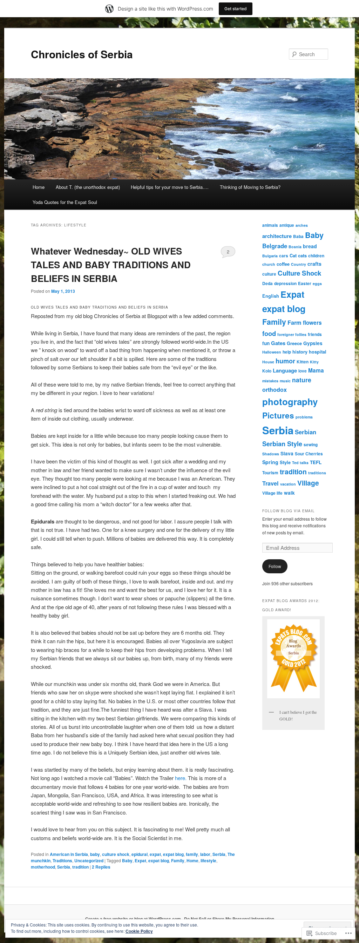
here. (181, 778)
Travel (270, 483)
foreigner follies (291, 334)
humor (285, 360)
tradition (80, 867)
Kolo (266, 371)
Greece (294, 343)
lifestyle (208, 860)
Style (285, 462)
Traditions (62, 860)
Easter (304, 283)
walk (289, 492)
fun (266, 343)
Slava (286, 453)
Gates (278, 343)
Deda (267, 283)
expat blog (173, 854)
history (299, 352)
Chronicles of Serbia (82, 53)
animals (270, 225)
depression (285, 283)
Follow (275, 566)
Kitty (314, 361)
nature (301, 379)
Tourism (270, 473)
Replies (101, 867)
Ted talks (300, 462)
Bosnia (295, 246)
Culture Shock (299, 273)
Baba (298, 236)
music (285, 380)
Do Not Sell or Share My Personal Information (229, 919)
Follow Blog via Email (288, 510)
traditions (317, 472)
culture (269, 274)
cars (283, 256)
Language (285, 370)
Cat (293, 255)
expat (155, 854)
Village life (272, 493)
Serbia (218, 854)
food (269, 333)
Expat (140, 860)
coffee (283, 264)
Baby (127, 860)
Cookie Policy (139, 931)
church (268, 264)
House (268, 361)
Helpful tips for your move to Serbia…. (170, 187)
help (287, 352)
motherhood (43, 867)
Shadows (270, 453)
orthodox (274, 389)
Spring (270, 462)
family (192, 854)
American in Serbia (69, 854)
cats (302, 255)
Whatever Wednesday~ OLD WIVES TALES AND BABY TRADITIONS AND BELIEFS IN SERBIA (111, 264)
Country (298, 264)
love (302, 371)
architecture (277, 236)
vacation (288, 484)
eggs (317, 283)
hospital (317, 352)
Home (39, 187)
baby (95, 854)
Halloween (271, 352)
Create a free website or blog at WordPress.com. (133, 919)
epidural (139, 854)
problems (304, 417)
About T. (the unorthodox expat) (88, 187)
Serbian (305, 432)
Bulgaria (270, 255)
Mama (316, 370)
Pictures (278, 415)
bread (310, 246)
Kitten (303, 362)
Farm (294, 322)
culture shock (115, 854)
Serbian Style (282, 443)
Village (308, 483)
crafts (314, 263)
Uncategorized (88, 860)
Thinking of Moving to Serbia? (250, 187)
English (270, 296)
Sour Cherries (309, 454)
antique (286, 225)
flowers (312, 323)
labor (205, 854)
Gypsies (313, 343)
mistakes (270, 380)
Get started (235, 8)
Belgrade (274, 246)
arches (302, 225)
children (316, 256)
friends (315, 334)
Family (177, 860)
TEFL (315, 462)
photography (290, 401)
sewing (311, 445)
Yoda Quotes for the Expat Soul (65, 202)
